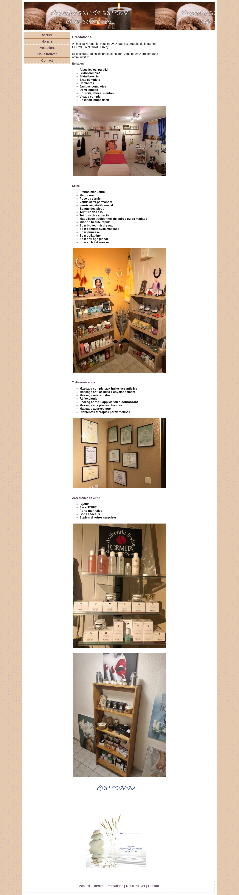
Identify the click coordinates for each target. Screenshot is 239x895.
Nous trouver (47, 54)
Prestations (47, 48)
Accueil (47, 35)
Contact (47, 60)
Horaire (46, 41)
